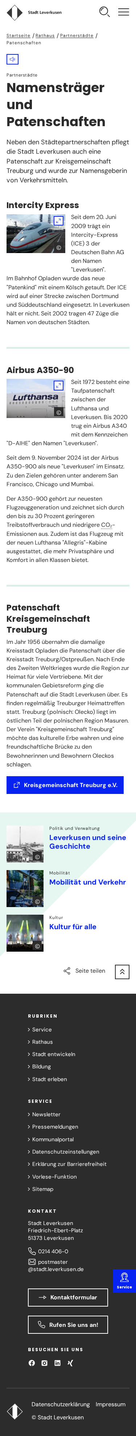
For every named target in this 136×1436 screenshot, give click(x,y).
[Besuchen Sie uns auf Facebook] (32, 1363)
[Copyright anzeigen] (58, 246)
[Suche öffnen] (105, 13)
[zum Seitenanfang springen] (122, 972)
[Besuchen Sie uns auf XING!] (70, 1363)
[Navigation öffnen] (123, 13)
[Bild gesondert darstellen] (36, 233)
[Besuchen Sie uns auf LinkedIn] (57, 1363)
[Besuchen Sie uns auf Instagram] (44, 1363)
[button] (12, 59)
